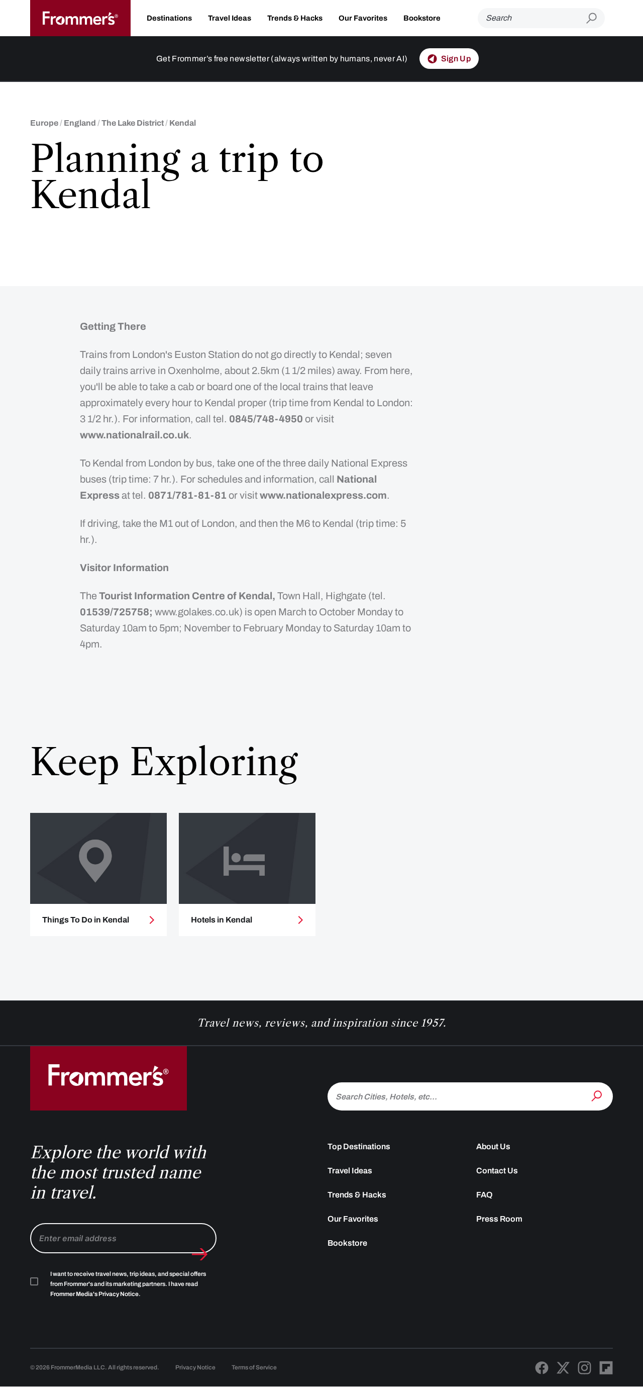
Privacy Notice (195, 1367)
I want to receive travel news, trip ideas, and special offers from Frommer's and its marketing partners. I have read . (128, 1284)
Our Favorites (363, 18)
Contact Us (497, 1170)
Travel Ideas (229, 18)
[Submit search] (595, 18)
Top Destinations (359, 1146)
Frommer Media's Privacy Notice (94, 1294)
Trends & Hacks (295, 18)
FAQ (484, 1194)
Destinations (169, 18)
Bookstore (422, 18)
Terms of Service (254, 1367)
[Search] (598, 1095)
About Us (493, 1146)
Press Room (499, 1219)
